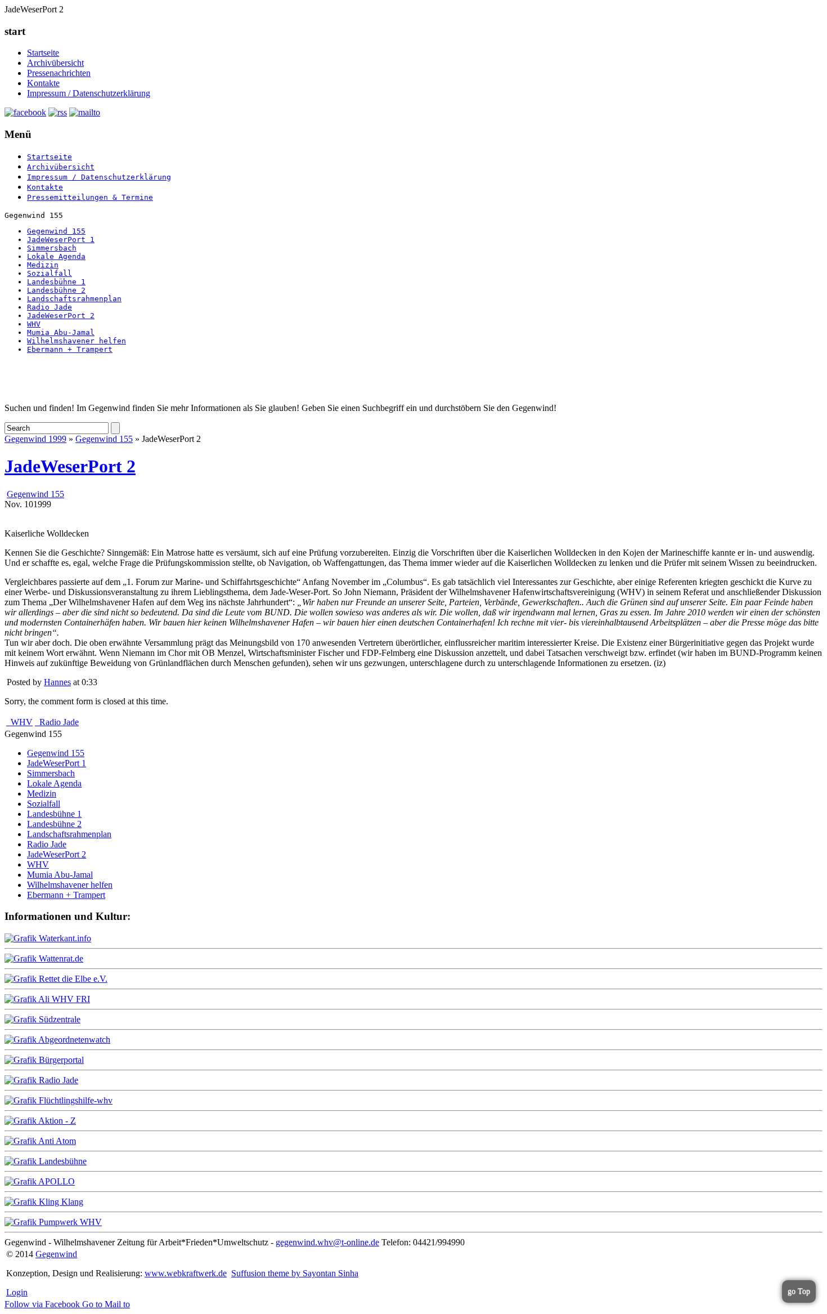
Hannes (57, 682)
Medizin (43, 265)
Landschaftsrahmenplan (74, 298)
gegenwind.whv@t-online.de (327, 1242)
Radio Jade (49, 307)
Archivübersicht (55, 63)
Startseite (43, 52)
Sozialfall (49, 273)
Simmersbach (52, 248)
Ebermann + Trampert (70, 349)
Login (17, 1292)
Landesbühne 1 (56, 282)
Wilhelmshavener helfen (76, 341)
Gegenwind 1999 (35, 439)
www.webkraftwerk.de (186, 1273)
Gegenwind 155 (56, 231)
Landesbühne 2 (56, 290)
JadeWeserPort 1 (61, 239)
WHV (34, 324)
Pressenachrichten (59, 73)
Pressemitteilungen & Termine (90, 197)
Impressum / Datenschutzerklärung (88, 93)
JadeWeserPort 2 (61, 315)
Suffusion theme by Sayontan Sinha (294, 1273)
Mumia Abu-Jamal (61, 332)
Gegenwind (56, 1254)
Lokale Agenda (56, 256)
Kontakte (43, 83)
